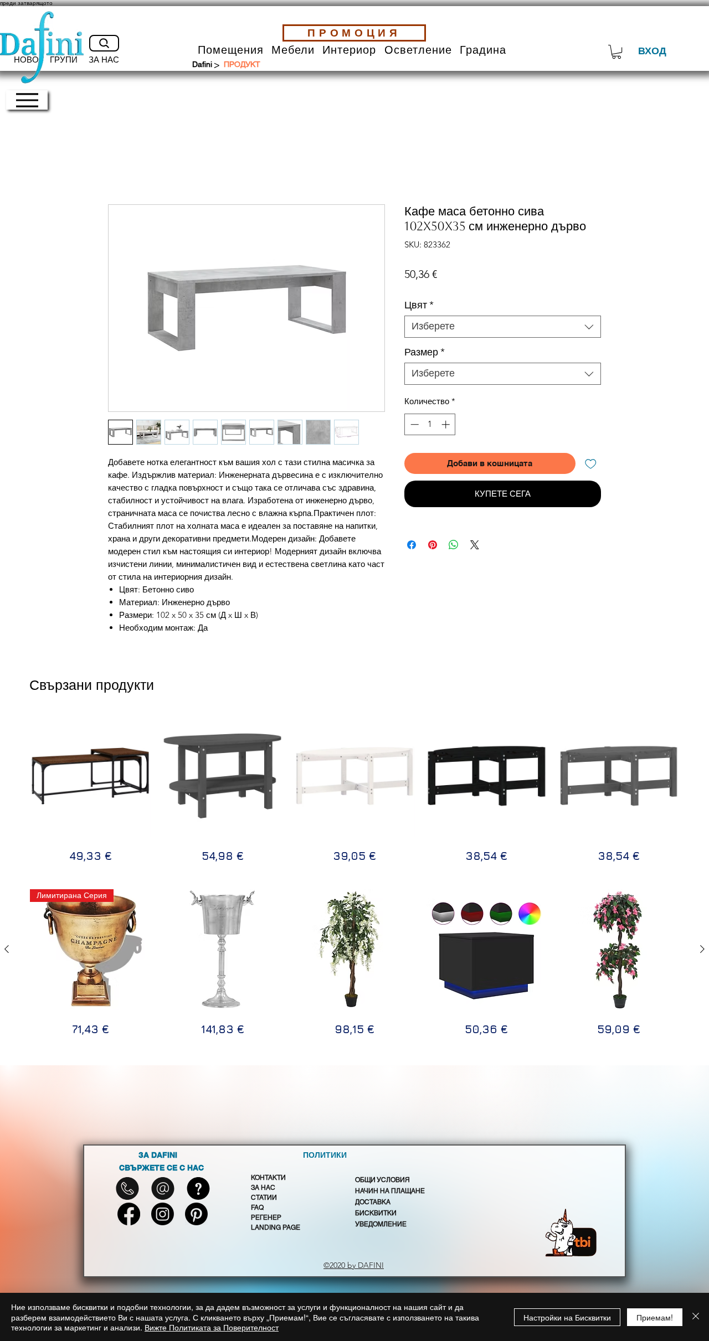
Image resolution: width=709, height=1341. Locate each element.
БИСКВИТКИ (376, 1213)
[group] (354, 789)
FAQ (257, 1207)
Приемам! (654, 1317)
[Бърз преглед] (222, 775)
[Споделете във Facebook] (411, 544)
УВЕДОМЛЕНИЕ (381, 1224)
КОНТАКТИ (268, 1178)
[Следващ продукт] (702, 775)
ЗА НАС (263, 1188)
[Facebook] (128, 1214)
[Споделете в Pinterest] (432, 544)
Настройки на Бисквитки (567, 1317)
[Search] (104, 43)
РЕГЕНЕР (266, 1217)
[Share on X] (474, 544)
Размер (424, 352)
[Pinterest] (196, 1214)
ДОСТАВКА (373, 1202)
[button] (231, 50)
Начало (123, 163)
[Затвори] (695, 1317)
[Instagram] (162, 1214)
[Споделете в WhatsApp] (453, 544)
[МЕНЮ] (27, 100)
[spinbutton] (430, 424)
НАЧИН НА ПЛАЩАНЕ (390, 1191)
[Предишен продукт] (6, 775)
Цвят (419, 305)
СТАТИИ (264, 1197)
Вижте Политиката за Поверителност (212, 1327)
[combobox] (502, 327)
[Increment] (446, 424)
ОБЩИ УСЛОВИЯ (382, 1180)
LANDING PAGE (275, 1227)
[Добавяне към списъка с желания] (591, 463)
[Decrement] (413, 424)
